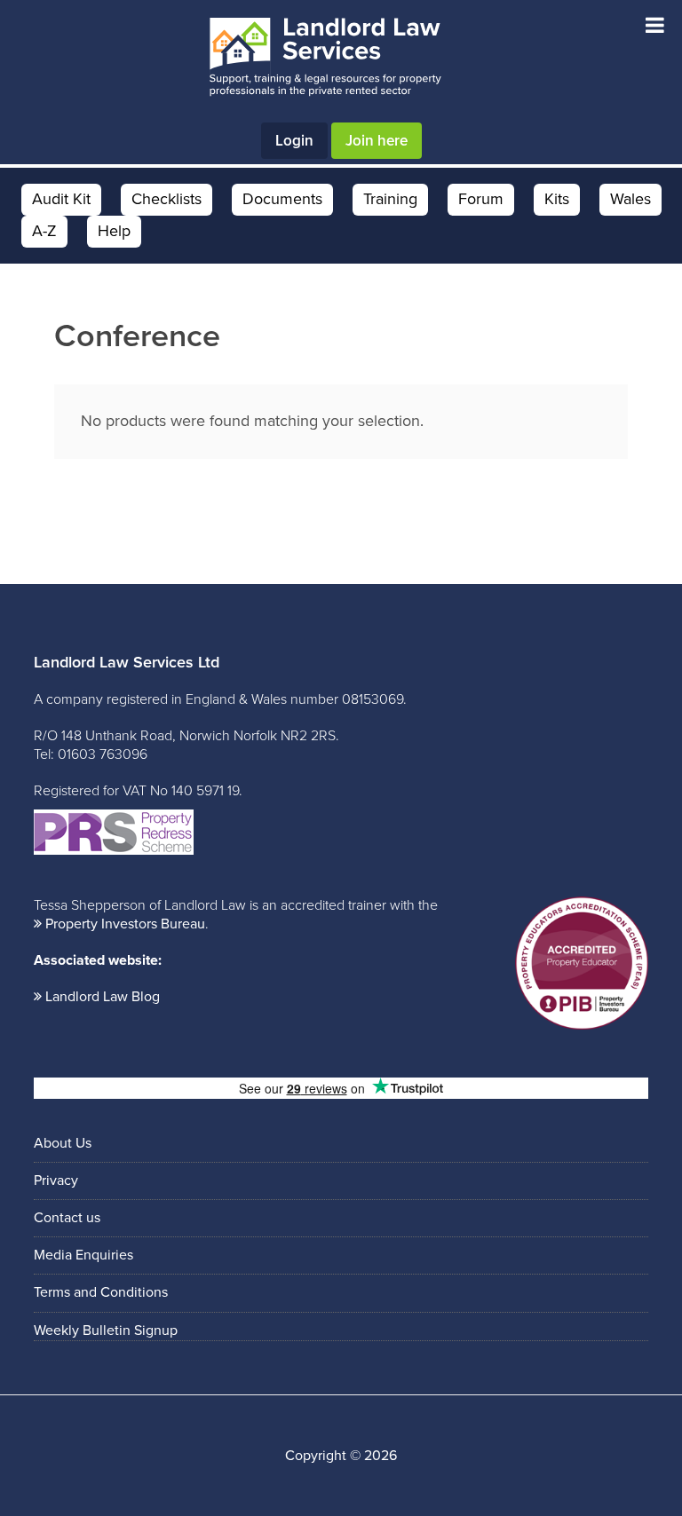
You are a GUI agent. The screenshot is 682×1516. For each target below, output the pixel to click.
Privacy (56, 1180)
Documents (282, 199)
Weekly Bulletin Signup (106, 1330)
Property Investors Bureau (125, 924)
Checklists (166, 199)
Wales (630, 199)
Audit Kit (61, 199)
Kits (556, 199)
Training (390, 199)
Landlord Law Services (325, 58)
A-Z (44, 231)
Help (114, 231)
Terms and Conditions (101, 1292)
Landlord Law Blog (102, 997)
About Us (62, 1143)
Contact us (67, 1218)
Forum (481, 199)
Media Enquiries (83, 1255)
